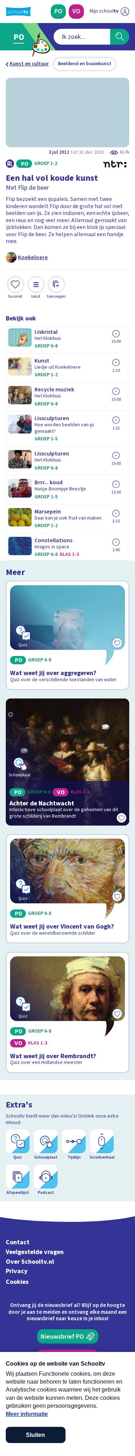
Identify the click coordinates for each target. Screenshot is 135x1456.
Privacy (17, 1271)
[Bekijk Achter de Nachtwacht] (67, 762)
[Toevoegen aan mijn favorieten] (121, 818)
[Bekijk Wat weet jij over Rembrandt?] (67, 1012)
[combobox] (82, 37)
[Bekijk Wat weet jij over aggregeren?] (67, 635)
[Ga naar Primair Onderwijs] (20, 36)
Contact (18, 1242)
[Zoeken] (119, 37)
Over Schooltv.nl (30, 1261)
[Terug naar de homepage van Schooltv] (18, 11)
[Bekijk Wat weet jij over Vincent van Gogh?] (67, 888)
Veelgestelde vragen (35, 1252)
